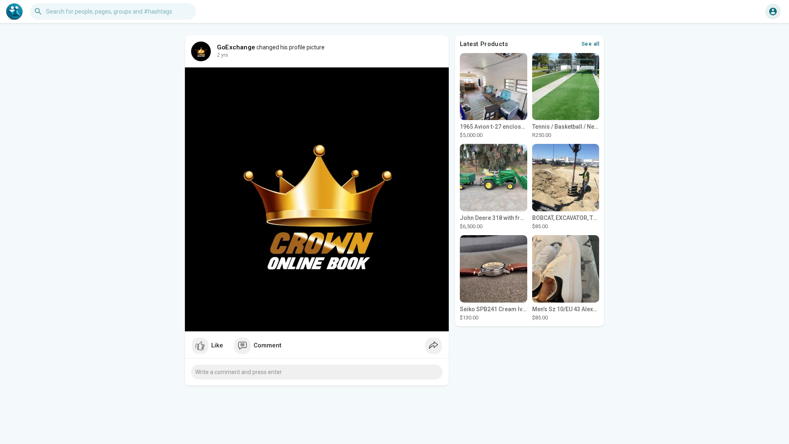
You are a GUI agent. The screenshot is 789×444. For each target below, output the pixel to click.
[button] (773, 11)
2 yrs (222, 55)
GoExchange (236, 47)
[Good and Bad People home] (14, 11)
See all (590, 44)
